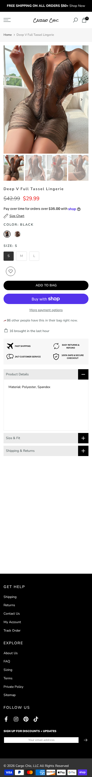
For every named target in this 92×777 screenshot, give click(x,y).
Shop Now (77, 6)
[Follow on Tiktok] (35, 719)
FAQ (7, 661)
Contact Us (12, 613)
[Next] (81, 99)
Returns (9, 605)
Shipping (10, 597)
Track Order (12, 630)
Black (7, 234)
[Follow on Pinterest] (26, 719)
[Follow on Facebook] (6, 719)
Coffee (17, 234)
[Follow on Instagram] (16, 719)
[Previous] (10, 99)
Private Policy (13, 687)
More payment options (46, 310)
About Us (11, 653)
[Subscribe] (83, 740)
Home (8, 35)
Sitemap (10, 695)
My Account (12, 622)
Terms (8, 678)
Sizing (8, 670)
